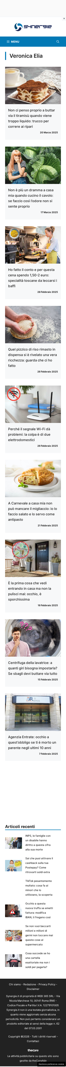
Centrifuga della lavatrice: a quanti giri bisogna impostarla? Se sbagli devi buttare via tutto (32, 668)
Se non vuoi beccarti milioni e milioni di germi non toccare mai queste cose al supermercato (39, 935)
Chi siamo (15, 984)
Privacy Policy (47, 984)
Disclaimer (33, 989)
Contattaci (33, 1041)
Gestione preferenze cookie (51, 1064)
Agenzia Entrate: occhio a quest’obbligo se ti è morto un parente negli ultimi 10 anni (32, 742)
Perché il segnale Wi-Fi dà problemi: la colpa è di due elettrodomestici (29, 434)
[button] (58, 42)
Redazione (29, 984)
